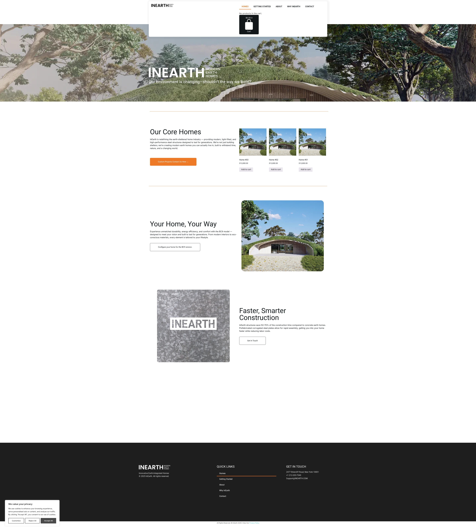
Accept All (48, 521)
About (279, 6)
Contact (309, 6)
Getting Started (262, 6)
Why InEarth (293, 6)
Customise (16, 521)
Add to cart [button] (246, 169)
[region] (32, 513)
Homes (245, 6)
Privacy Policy (254, 523)
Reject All (32, 521)
